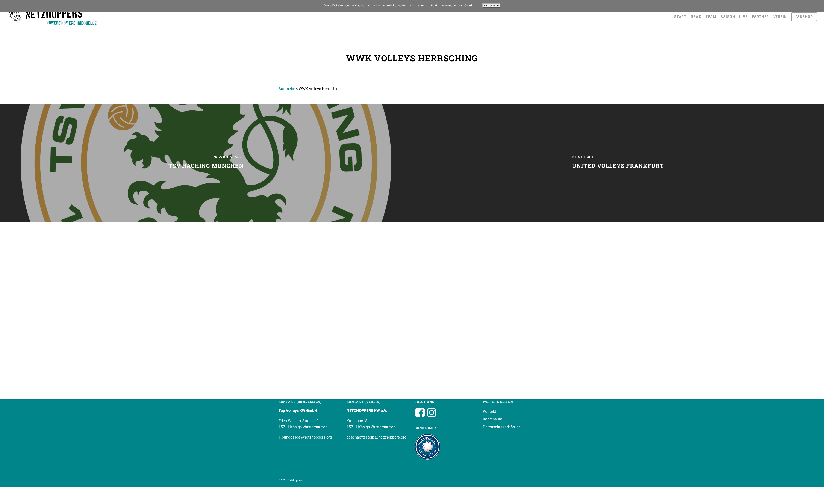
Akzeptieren (491, 5)
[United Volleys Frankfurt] (618, 163)
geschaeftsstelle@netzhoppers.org (376, 437)
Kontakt (489, 411)
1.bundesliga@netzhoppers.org (305, 437)
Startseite (287, 88)
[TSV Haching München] (206, 163)
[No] (818, 6)
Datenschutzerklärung (502, 427)
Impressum (492, 419)
